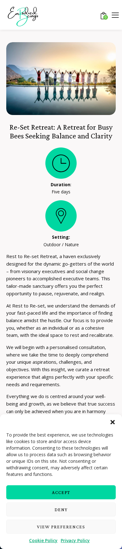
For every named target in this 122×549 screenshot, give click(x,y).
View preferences (61, 526)
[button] (112, 422)
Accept (61, 492)
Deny (61, 509)
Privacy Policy (75, 540)
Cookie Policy (43, 540)
